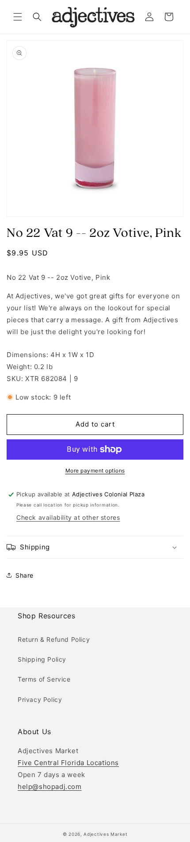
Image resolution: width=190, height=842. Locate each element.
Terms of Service (44, 679)
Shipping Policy (42, 659)
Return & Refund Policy (54, 639)
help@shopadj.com (50, 786)
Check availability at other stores (68, 517)
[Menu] (17, 17)
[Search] (37, 17)
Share (24, 575)
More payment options (95, 470)
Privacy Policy (40, 699)
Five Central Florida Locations (68, 762)
